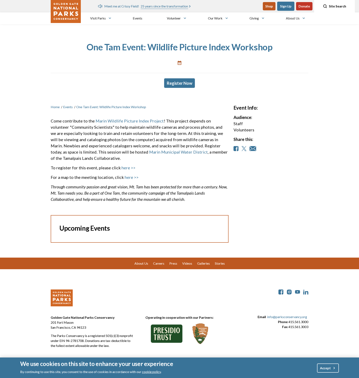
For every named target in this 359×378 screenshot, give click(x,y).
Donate (304, 6)
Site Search (337, 6)
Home (55, 107)
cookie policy (151, 371)
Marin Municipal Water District (178, 151)
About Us (293, 18)
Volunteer (174, 18)
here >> (128, 167)
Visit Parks (98, 18)
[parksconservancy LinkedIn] (305, 291)
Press (173, 263)
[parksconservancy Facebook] (280, 291)
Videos (187, 263)
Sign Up (285, 6)
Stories (220, 263)
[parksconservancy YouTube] (297, 291)
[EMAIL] (253, 148)
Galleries (203, 263)
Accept (325, 368)
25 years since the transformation (162, 6)
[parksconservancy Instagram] (289, 291)
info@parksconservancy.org (287, 317)
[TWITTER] (244, 148)
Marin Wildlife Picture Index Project (130, 120)
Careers (158, 263)
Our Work (215, 18)
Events (137, 18)
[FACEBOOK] (236, 148)
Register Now (179, 83)
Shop (269, 6)
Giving (254, 18)
